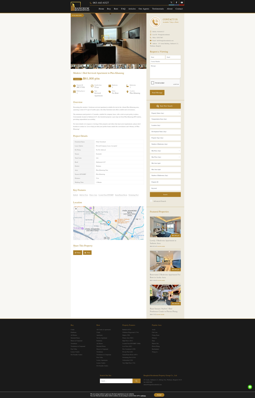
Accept (159, 395)
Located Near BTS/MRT (106, 195)
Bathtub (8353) (126, 329)
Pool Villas (74, 349)
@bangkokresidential (164, 35)
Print (88, 253)
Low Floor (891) (127, 346)
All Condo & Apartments (104, 329)
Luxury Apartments (102, 360)
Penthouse (73, 332)
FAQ (123, 8)
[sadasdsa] (108, 223)
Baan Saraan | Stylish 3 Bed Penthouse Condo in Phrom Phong (164, 310)
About (170, 8)
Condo (72, 329)
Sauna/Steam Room (121, 195)
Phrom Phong (156, 346)
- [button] (76, 211)
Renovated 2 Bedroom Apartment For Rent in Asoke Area (165, 276)
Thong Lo (155, 352)
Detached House (75, 338)
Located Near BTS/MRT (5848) (131, 343)
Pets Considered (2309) (129, 349)
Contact (179, 8)
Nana (153, 341)
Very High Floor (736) (128, 363)
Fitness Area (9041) (128, 338)
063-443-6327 (101, 2)
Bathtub (75, 195)
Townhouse (74, 343)
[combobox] (165, 113)
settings (143, 396)
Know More (161, 246)
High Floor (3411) (127, 341)
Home (101, 8)
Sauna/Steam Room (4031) (130, 355)
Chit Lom (154, 332)
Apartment (99, 335)
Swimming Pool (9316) (129, 357)
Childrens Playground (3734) (130, 332)
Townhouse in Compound (78, 346)
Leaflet (141, 239)
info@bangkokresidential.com (165, 40)
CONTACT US (170, 19)
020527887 (160, 37)
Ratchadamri (155, 349)
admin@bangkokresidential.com (153, 384)
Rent (116, 8)
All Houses (74, 335)
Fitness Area (93, 195)
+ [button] (76, 209)
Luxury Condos (75, 352)
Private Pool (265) (127, 352)
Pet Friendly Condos (76, 355)
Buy (109, 8)
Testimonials (158, 8)
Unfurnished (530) (127, 360)
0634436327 (160, 32)
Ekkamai (154, 338)
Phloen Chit (155, 343)
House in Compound (76, 341)
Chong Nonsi (155, 335)
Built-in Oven (84, 195)
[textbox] (165, 119)
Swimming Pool (133, 195)
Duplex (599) (126, 335)
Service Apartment (102, 338)
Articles (132, 8)
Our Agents (144, 8)
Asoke (153, 329)
